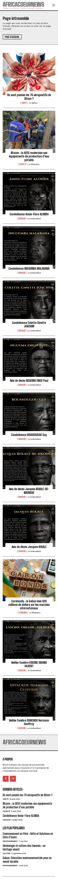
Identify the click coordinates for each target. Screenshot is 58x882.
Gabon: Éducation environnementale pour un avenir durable (27, 859)
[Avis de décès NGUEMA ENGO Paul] (29, 359)
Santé (24, 103)
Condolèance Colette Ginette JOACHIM (29, 324)
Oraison (21, 218)
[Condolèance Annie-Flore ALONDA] (29, 193)
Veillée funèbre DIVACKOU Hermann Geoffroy (29, 722)
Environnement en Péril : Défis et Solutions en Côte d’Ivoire (28, 835)
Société (22, 164)
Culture (6, 853)
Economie (23, 613)
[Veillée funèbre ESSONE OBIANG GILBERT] (29, 641)
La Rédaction (34, 164)
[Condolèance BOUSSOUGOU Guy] (29, 414)
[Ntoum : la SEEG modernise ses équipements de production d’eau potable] (29, 132)
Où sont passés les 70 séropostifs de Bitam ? (29, 96)
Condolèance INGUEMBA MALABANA (29, 268)
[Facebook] (6, 779)
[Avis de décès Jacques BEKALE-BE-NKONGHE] (29, 468)
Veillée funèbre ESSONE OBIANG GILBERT (29, 664)
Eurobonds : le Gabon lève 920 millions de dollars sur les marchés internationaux (29, 604)
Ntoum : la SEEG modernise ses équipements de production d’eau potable (29, 156)
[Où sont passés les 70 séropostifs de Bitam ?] (29, 74)
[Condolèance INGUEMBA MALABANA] (29, 247)
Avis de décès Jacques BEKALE (29, 547)
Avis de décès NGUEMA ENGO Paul (29, 380)
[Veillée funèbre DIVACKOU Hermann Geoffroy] (29, 699)
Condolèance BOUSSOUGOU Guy (29, 435)
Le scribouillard (34, 219)
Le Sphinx (33, 103)
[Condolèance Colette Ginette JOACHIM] (29, 302)
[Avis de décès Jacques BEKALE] (29, 526)
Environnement (10, 841)
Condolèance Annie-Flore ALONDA (29, 214)
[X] (13, 779)
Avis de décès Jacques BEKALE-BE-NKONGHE (29, 490)
